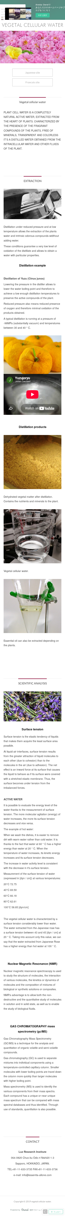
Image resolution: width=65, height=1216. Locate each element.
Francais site (32, 82)
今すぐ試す (42, 15)
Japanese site (32, 72)
